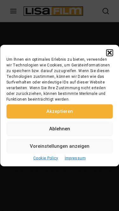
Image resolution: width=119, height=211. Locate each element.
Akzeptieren (59, 111)
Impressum (75, 158)
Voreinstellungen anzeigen (59, 146)
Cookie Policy (45, 158)
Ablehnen (59, 129)
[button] (109, 52)
